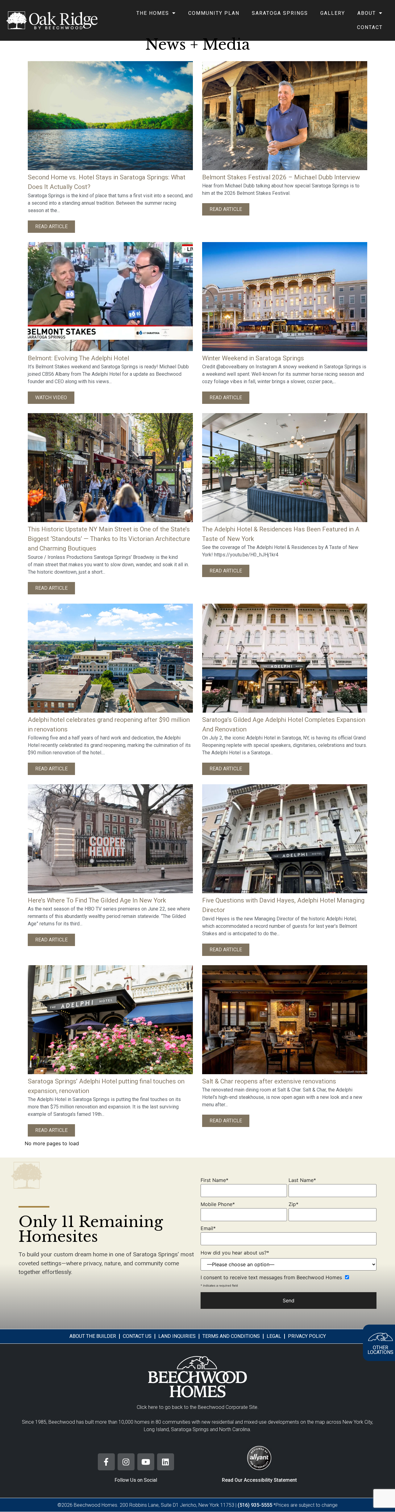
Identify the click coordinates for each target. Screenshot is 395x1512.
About (366, 13)
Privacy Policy (307, 1336)
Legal (274, 1336)
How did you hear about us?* (235, 1252)
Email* (208, 1228)
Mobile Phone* (218, 1204)
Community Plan (213, 13)
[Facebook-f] (106, 1461)
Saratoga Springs (280, 13)
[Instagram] (126, 1461)
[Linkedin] (165, 1461)
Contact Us (137, 1336)
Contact (370, 27)
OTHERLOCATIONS (380, 1350)
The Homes (152, 13)
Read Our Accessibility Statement (259, 1480)
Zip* (293, 1204)
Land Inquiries (177, 1336)
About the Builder (92, 1336)
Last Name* (302, 1180)
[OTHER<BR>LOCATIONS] (380, 1337)
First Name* (214, 1180)
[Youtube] (145, 1461)
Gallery (332, 13)
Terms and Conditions (231, 1336)
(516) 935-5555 (255, 1505)
